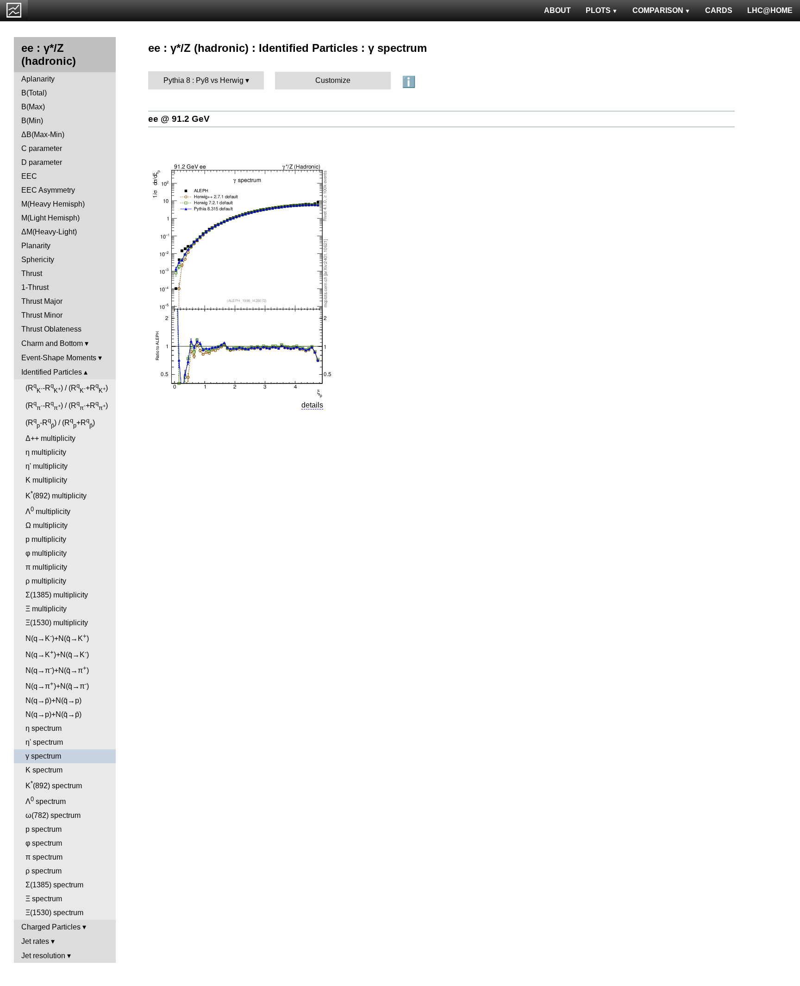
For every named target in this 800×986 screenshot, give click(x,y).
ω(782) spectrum (53, 815)
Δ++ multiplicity (50, 438)
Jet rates (35, 941)
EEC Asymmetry (48, 190)
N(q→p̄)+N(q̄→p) (53, 700)
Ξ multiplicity (46, 609)
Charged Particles (51, 927)
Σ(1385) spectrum (54, 885)
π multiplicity (46, 567)
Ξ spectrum (43, 899)
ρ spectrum (43, 871)
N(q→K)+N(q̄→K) (57, 637)
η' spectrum (44, 742)
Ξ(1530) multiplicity (56, 623)
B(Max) (33, 107)
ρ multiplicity (45, 581)
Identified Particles (51, 372)
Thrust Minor (41, 315)
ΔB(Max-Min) (42, 134)
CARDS (718, 10)
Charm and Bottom (52, 343)
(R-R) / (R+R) (66, 388)
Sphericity (37, 260)
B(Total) (34, 93)
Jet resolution (43, 956)
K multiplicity (46, 480)
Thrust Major (41, 301)
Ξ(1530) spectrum (54, 913)
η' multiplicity (46, 466)
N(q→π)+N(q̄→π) (57, 669)
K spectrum (43, 770)
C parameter (41, 148)
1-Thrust (35, 287)
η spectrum (43, 728)
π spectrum (43, 857)
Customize (332, 80)
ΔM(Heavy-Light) (49, 232)
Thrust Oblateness (51, 329)
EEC (29, 176)
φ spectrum (43, 843)
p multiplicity (45, 539)
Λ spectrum (45, 800)
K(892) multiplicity (56, 495)
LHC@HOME (770, 10)
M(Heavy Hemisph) (53, 204)
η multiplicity (45, 452)
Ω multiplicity (46, 525)
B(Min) (32, 121)
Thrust (31, 273)
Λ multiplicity (47, 510)
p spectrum (43, 829)
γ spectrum (43, 756)
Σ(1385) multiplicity (56, 595)
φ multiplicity (46, 553)
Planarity (35, 246)
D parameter (41, 162)
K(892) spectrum (53, 785)
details (312, 405)
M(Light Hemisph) (50, 218)
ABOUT (557, 10)
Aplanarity (38, 79)
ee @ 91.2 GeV (179, 119)
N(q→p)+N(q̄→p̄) (53, 714)
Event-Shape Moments (58, 358)
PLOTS (598, 10)
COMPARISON (657, 10)
